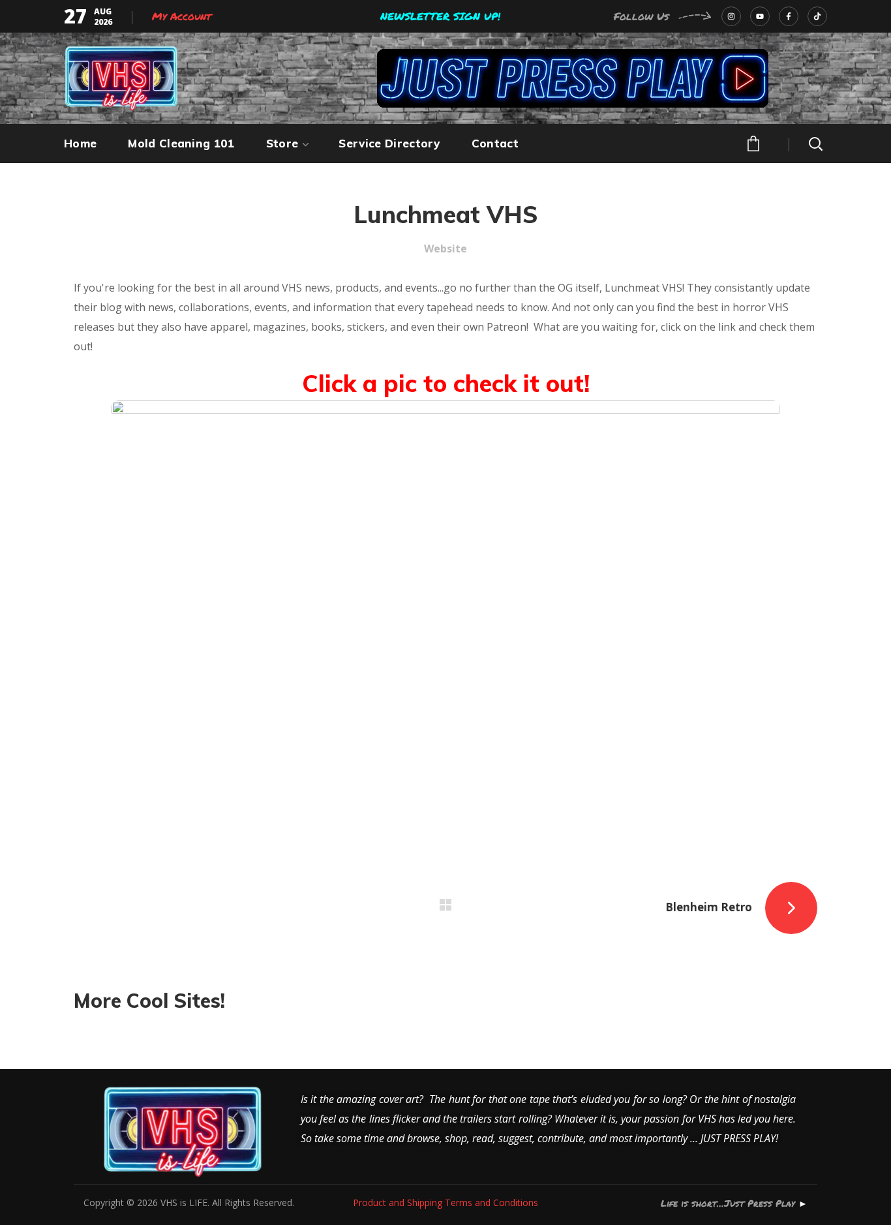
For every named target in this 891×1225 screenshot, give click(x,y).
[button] (752, 142)
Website (445, 248)
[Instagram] (731, 16)
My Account (181, 15)
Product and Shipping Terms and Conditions (445, 1202)
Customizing (125, 1032)
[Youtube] (760, 16)
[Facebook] (788, 16)
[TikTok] (817, 16)
